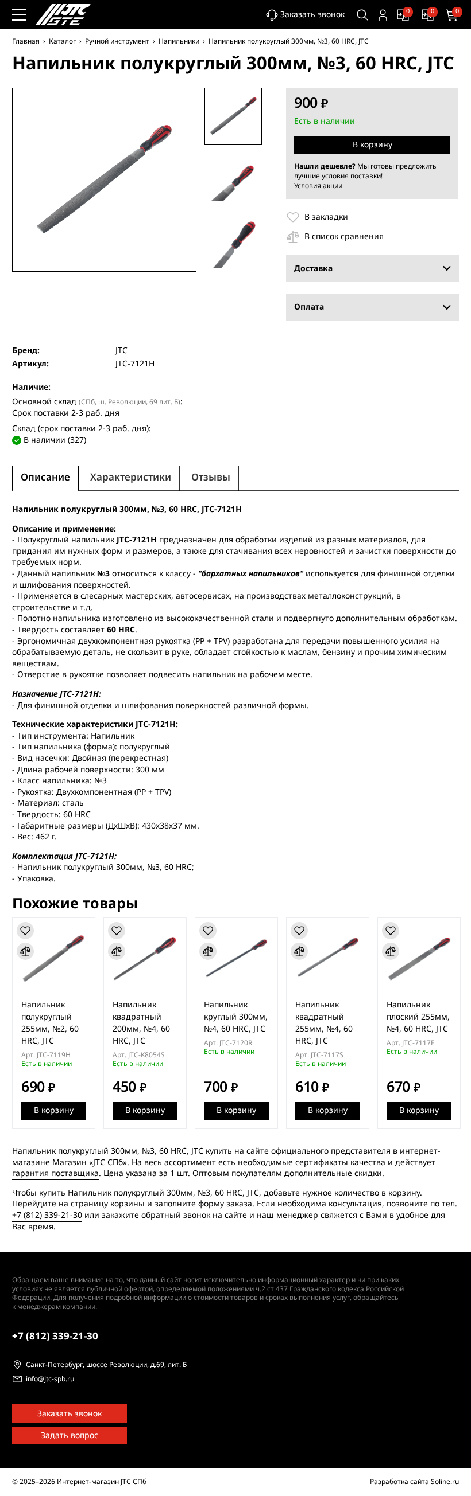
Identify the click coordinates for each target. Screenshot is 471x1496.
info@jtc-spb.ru (50, 1379)
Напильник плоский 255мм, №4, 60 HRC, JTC (418, 1017)
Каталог (62, 41)
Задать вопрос (69, 1435)
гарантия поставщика (55, 1173)
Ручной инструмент (117, 41)
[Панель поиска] (362, 15)
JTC (121, 351)
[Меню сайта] (19, 14)
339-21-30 (55, 1336)
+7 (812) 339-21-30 (47, 1215)
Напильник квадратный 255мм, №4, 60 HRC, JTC (324, 1023)
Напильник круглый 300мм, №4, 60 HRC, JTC (236, 1017)
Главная (26, 41)
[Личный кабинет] (382, 15)
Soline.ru (445, 1482)
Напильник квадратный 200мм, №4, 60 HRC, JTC (141, 1023)
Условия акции (318, 186)
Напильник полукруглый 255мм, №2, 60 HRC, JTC (50, 1023)
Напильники (179, 41)
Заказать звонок (312, 15)
